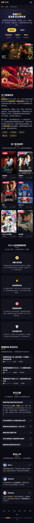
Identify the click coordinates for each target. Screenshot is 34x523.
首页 (2, 6)
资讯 (25, 511)
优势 (19, 511)
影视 (7, 6)
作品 (14, 511)
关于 (9, 511)
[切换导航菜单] (31, 2)
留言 (17, 514)
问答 (30, 511)
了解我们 (22, 30)
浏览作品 (11, 30)
